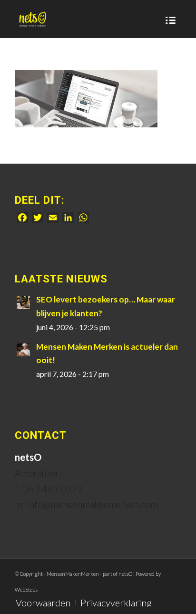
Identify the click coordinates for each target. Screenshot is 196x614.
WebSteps (26, 589)
